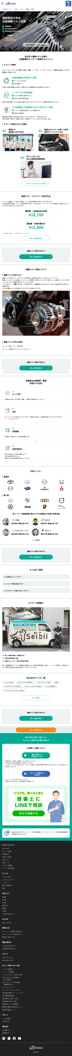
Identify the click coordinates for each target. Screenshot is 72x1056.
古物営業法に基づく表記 (9, 1001)
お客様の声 (5, 854)
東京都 (4, 897)
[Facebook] (14, 1039)
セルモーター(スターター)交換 (32, 686)
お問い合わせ (6, 1021)
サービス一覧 (6, 877)
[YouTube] (19, 1039)
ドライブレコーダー (8, 880)
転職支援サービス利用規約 (10, 1004)
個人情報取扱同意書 (8, 996)
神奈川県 (5, 905)
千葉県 (4, 900)
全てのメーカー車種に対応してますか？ (16, 590)
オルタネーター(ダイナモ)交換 (12, 686)
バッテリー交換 (8, 682)
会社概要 (5, 1030)
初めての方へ (6, 848)
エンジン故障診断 (50, 686)
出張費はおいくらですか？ (13, 577)
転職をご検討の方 (7, 937)
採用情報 (5, 1033)
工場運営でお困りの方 (8, 949)
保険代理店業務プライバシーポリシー (13, 993)
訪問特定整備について (8, 1010)
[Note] (3, 1039)
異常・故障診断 (6, 885)
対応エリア (5, 860)
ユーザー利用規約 (7, 969)
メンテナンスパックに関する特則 (12, 975)
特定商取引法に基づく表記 (10, 998)
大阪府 (4, 911)
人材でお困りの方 (7, 946)
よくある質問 (6, 1018)
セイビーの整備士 (7, 865)
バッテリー (5, 882)
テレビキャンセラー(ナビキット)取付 (13, 690)
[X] (9, 1039)
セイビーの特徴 (6, 851)
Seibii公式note (6, 960)
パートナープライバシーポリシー (12, 990)
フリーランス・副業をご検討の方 (12, 931)
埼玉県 (4, 903)
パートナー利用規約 (8, 972)
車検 (56, 682)
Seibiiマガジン (6, 957)
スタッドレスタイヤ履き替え (25, 682)
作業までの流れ (6, 857)
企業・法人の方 (6, 923)
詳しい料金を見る (36, 238)
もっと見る (36, 698)
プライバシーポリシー (8, 987)
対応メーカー (6, 862)
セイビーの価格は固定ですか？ (14, 584)
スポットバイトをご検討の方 (10, 934)
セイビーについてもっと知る (36, 183)
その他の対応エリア (8, 914)
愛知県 (4, 908)
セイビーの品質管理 (8, 868)
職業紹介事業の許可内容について (12, 1007)
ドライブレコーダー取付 (44, 682)
